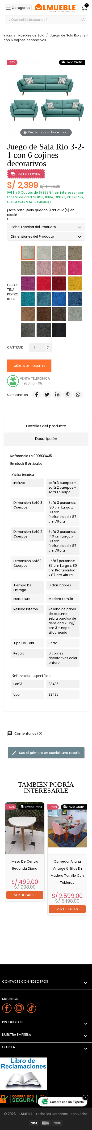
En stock (17, 463)
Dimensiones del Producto (34, 237)
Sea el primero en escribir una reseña (46, 752)
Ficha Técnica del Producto (35, 227)
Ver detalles (24, 895)
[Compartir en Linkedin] (55, 394)
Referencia (19, 456)
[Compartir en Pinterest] (65, 394)
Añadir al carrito (29, 366)
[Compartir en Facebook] (34, 394)
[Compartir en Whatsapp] (75, 394)
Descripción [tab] (46, 438)
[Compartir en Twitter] (44, 394)
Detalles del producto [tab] (46, 426)
